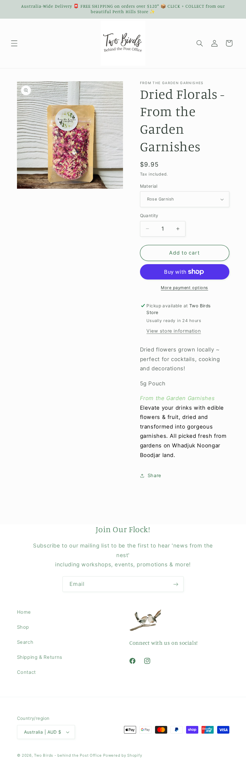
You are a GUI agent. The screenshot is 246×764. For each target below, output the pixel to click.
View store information (173, 331)
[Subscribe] (175, 584)
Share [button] (154, 475)
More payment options (184, 287)
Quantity (149, 215)
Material (149, 186)
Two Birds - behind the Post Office (68, 755)
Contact (26, 672)
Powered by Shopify (122, 755)
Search (25, 642)
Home (24, 612)
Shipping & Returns (39, 657)
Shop (23, 627)
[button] (14, 43)
